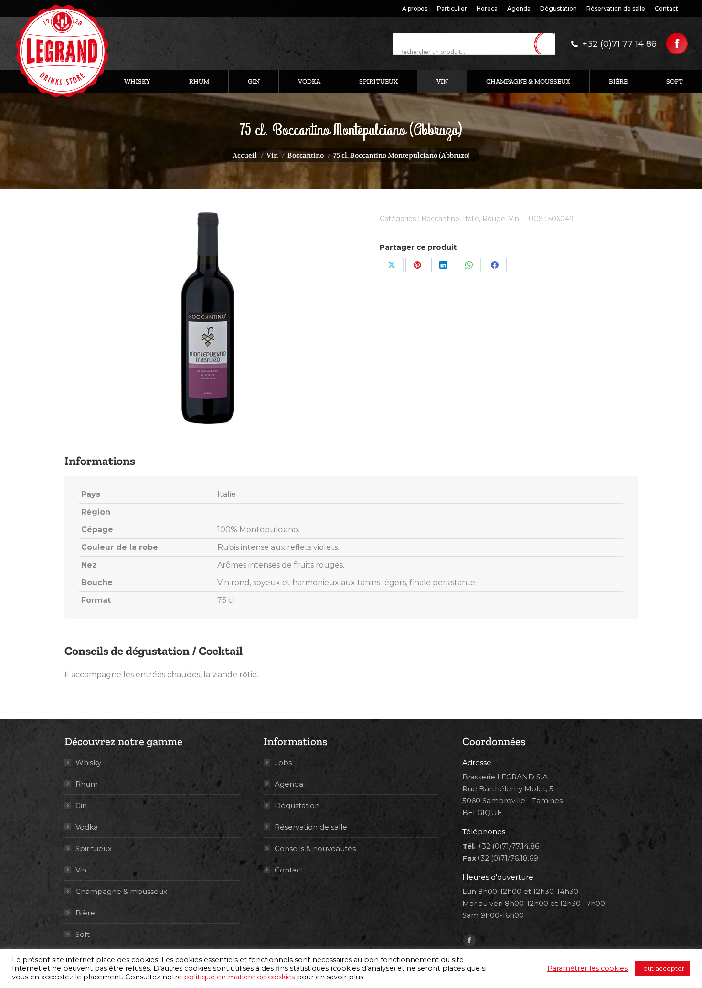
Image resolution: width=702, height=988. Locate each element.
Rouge (493, 218)
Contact (289, 869)
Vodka (86, 826)
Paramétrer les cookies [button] (587, 968)
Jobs (283, 762)
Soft (82, 934)
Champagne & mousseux (121, 891)
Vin (514, 218)
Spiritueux (93, 848)
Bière (85, 912)
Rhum (86, 783)
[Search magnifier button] (548, 44)
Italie (471, 218)
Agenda (289, 783)
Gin (81, 805)
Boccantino (440, 218)
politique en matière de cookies (239, 977)
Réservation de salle (311, 826)
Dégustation (297, 805)
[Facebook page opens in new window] (677, 43)
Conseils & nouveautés (315, 848)
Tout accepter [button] (662, 968)
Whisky (88, 762)
